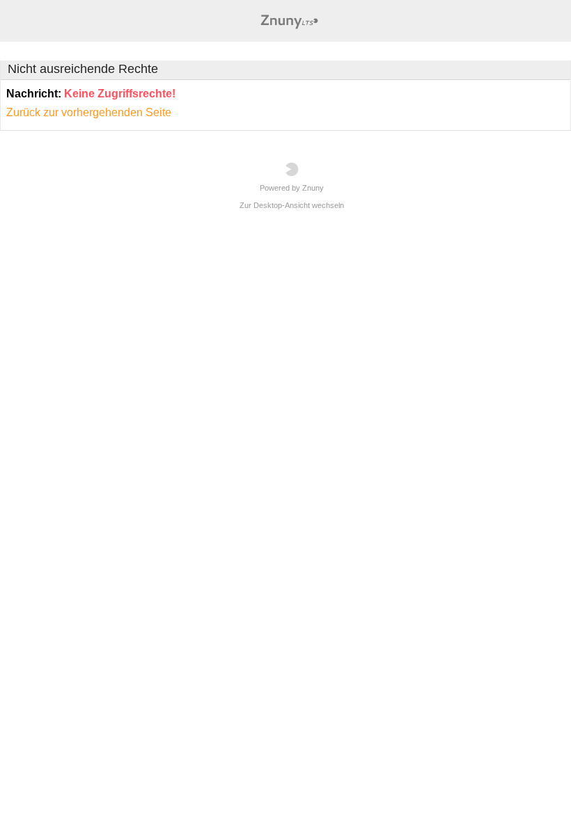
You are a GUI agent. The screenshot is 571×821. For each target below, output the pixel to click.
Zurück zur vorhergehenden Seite (88, 112)
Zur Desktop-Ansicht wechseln (292, 205)
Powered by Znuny (292, 188)
